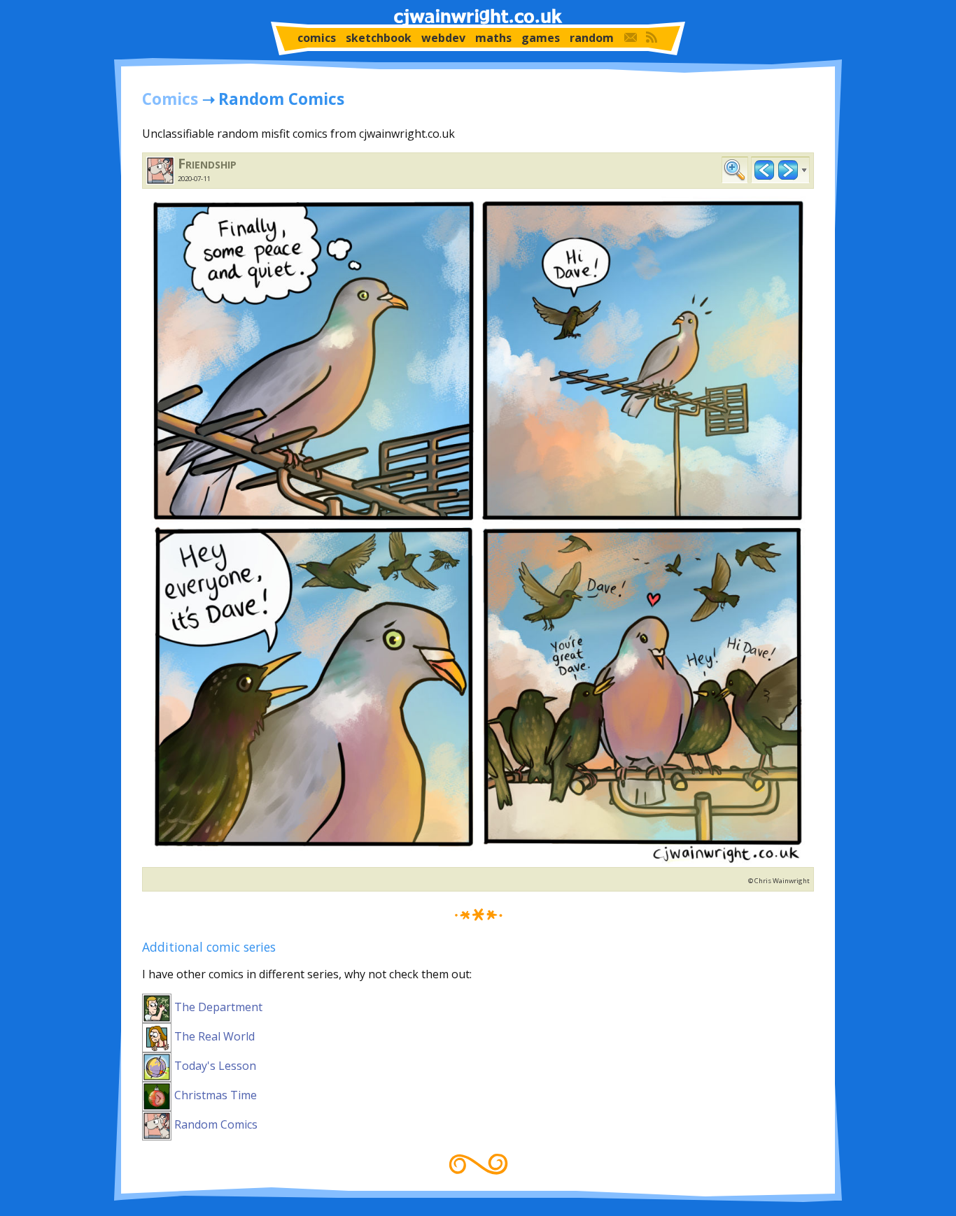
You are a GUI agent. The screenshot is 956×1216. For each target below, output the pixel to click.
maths (493, 37)
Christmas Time (214, 1095)
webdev (443, 37)
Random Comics (214, 1124)
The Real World (213, 1036)
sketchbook (379, 37)
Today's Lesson (213, 1065)
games (540, 37)
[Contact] (630, 38)
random (592, 37)
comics (316, 37)
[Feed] (651, 38)
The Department (216, 1007)
